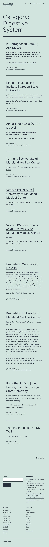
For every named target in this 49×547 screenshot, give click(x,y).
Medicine (24, 145)
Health (23, 69)
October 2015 (6, 520)
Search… (5, 476)
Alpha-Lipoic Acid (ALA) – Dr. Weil (23, 138)
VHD (27, 529)
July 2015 (5, 527)
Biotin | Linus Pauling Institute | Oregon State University (22, 86)
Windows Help (29, 531)
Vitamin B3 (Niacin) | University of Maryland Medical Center (21, 193)
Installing (28, 516)
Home (27, 4)
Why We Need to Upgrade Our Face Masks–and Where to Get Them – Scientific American (35, 485)
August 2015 (6, 524)
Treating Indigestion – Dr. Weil (16, 436)
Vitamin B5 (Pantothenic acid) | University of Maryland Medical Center (23, 228)
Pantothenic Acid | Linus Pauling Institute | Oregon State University (23, 387)
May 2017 (5, 514)
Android (28, 510)
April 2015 (5, 533)
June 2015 (5, 529)
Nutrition (38, 4)
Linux (27, 518)
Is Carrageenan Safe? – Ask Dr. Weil (24, 62)
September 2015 (7, 522)
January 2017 (6, 516)
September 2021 (7, 512)
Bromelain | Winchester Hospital (23, 293)
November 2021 (7, 510)
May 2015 (5, 531)
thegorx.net (8, 4)
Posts (44, 4)
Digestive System (17, 69)
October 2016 (6, 518)
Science (32, 4)
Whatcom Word (7, 541)
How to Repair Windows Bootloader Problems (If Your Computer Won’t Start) (35, 500)
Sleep (27, 527)
